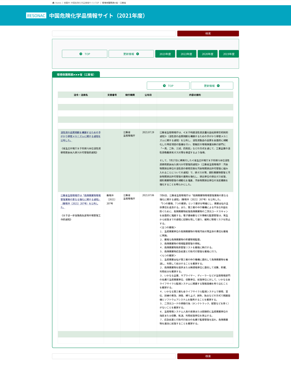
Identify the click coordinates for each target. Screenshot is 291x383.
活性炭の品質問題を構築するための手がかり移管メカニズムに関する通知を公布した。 (81, 136)
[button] (84, 54)
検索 (208, 33)
